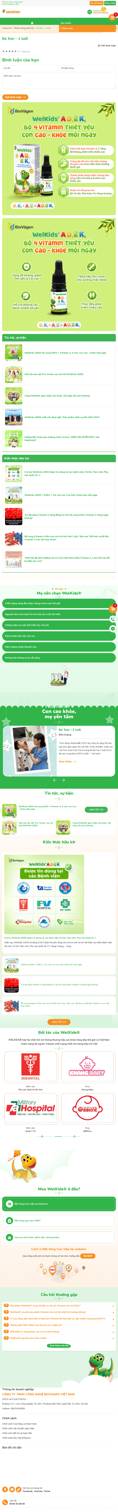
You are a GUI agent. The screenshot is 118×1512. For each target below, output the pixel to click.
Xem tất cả (96, 809)
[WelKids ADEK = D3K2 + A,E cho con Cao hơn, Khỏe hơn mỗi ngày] (13, 495)
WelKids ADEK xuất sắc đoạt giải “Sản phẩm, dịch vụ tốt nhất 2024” (62, 417)
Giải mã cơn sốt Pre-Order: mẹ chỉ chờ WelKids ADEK (53, 374)
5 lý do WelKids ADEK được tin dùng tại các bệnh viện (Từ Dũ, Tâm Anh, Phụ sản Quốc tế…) (66, 473)
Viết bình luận (108, 45)
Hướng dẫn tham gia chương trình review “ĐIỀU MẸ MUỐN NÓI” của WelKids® (61, 439)
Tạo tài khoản (97, 3)
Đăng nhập (110, 3)
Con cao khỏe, (59, 712)
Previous (55, 780)
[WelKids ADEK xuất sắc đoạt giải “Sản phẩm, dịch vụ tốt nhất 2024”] (13, 417)
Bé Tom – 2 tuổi (70, 730)
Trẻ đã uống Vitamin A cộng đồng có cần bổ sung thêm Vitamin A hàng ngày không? (66, 516)
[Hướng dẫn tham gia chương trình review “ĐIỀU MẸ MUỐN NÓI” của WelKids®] (13, 438)
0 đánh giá (23, 52)
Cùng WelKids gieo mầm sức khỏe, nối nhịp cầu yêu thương (57, 395)
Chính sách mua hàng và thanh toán (19, 1423)
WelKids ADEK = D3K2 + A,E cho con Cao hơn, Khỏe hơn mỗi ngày (60, 495)
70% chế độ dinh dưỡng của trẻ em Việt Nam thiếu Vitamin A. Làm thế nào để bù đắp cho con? (67, 559)
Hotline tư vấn (100, 11)
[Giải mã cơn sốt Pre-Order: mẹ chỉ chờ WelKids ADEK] (13, 374)
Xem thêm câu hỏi (59, 1345)
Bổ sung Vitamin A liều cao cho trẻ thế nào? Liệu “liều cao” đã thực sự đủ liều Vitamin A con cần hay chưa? (66, 538)
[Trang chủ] (32, 23)
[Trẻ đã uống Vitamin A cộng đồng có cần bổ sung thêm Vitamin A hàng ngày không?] (13, 516)
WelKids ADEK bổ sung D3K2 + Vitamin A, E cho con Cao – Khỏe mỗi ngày (65, 352)
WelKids (11, 13)
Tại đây (88, 1256)
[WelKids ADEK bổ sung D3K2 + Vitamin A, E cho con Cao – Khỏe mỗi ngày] (13, 352)
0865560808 (18, 1408)
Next (62, 780)
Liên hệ (17, 1502)
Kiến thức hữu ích (16, 458)
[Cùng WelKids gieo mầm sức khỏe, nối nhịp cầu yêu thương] (13, 395)
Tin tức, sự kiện (15, 338)
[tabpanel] (59, 751)
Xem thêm (65, 761)
